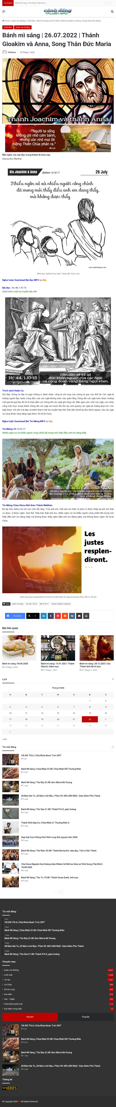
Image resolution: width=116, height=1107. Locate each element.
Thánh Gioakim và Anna (60, 604)
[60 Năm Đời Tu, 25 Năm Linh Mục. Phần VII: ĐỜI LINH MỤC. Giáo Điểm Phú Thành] (10, 800)
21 (74, 719)
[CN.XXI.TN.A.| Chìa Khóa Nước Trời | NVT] (10, 759)
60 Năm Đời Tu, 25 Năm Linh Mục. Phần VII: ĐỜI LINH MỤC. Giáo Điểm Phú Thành (60, 796)
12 (42, 713)
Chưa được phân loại (13, 1004)
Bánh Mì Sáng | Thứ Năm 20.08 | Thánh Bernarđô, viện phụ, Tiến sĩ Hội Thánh (59, 850)
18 (26, 719)
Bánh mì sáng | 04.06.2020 (15, 663)
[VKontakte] (72, 616)
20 (58, 719)
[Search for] (112, 12)
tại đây (42, 280)
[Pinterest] (58, 616)
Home (7, 21)
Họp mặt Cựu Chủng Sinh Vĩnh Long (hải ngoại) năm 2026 (49, 837)
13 (58, 713)
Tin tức (7, 979)
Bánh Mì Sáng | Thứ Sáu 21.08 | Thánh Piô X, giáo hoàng (48, 809)
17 (10, 719)
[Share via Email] (79, 616)
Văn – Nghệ (9, 999)
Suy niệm (8, 994)
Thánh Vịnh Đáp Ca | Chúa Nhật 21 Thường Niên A (45, 822)
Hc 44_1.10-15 (31, 604)
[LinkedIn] (44, 616)
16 (106, 713)
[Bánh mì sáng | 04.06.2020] (19, 648)
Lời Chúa (8, 984)
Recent (30, 1016)
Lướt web (8, 975)
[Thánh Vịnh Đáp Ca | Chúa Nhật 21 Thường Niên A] (10, 827)
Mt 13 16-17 (44, 604)
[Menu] (3, 12)
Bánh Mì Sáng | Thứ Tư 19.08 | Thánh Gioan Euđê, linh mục (49, 877)
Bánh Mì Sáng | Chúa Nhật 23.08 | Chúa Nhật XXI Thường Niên (51, 769)
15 (90, 713)
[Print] (86, 616)
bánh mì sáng (17, 604)
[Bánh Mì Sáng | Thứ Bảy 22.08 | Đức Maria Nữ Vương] (10, 786)
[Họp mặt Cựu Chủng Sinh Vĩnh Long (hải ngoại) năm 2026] (10, 841)
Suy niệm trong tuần (13, 1008)
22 (90, 719)
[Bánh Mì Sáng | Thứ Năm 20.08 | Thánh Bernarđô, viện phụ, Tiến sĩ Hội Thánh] (10, 854)
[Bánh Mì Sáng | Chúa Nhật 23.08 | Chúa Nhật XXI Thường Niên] (10, 773)
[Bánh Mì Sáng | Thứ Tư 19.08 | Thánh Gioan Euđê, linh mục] (10, 881)
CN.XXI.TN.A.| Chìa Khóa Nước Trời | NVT (41, 755)
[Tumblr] (51, 616)
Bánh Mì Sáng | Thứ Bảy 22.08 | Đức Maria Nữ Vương (37, 3)
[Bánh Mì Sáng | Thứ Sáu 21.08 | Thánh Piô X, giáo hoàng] (10, 813)
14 (74, 713)
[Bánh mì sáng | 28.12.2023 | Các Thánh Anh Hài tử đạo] (97, 648)
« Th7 (4, 739)
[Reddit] (65, 616)
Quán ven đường (18, 21)
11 (26, 713)
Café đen (31, 21)
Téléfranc (12, 52)
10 (10, 713)
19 (42, 719)
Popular (86, 1016)
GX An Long (9, 989)
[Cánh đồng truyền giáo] (58, 11)
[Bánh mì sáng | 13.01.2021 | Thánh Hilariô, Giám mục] (58, 648)
